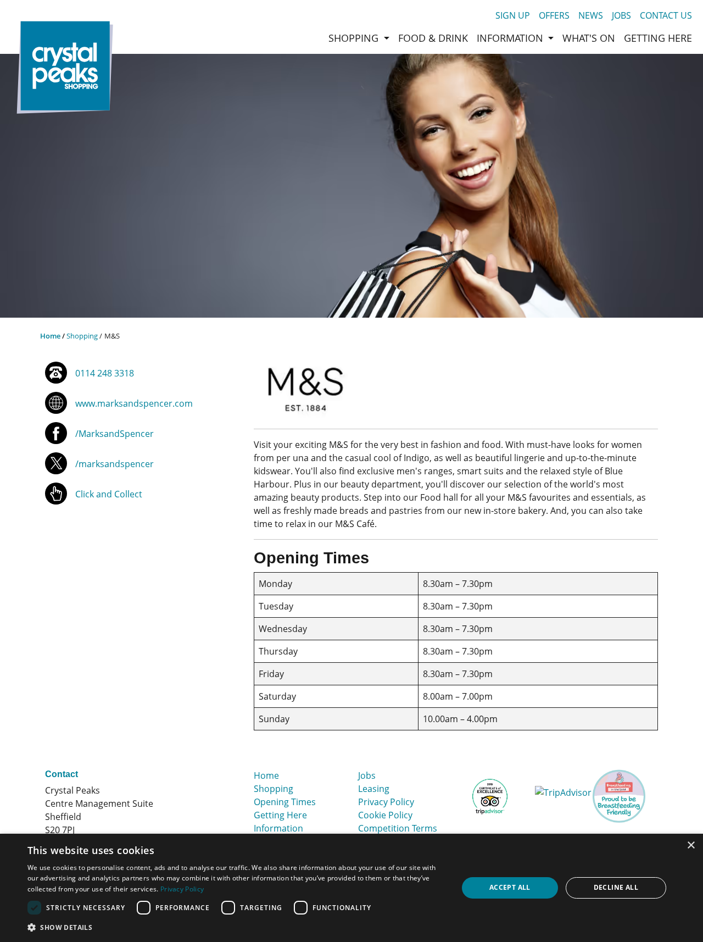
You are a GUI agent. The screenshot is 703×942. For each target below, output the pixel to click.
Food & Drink (433, 38)
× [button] (691, 845)
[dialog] (351, 888)
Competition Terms (397, 828)
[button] (236, 927)
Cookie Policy (385, 815)
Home (50, 336)
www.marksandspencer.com (134, 403)
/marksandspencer (114, 464)
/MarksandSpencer (114, 434)
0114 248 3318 (104, 373)
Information (278, 828)
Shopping (82, 336)
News (590, 15)
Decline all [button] (616, 887)
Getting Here (280, 815)
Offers (554, 15)
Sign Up (512, 15)
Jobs (621, 15)
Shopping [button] (354, 38)
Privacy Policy (386, 802)
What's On (588, 38)
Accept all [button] (510, 887)
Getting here (658, 38)
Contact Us (666, 15)
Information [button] (511, 38)
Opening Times (285, 802)
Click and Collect (108, 494)
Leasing (373, 789)
